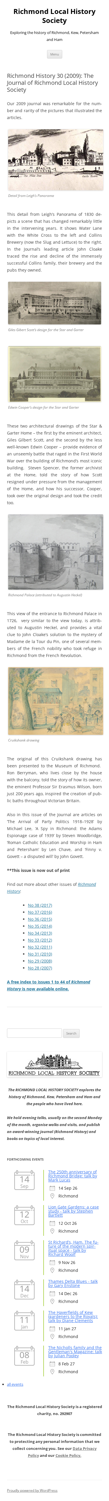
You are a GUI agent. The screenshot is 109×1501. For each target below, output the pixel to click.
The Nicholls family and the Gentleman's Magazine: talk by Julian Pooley (75, 1351)
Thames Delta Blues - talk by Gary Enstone (73, 1283)
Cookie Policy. (68, 1455)
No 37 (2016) (40, 912)
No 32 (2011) (40, 947)
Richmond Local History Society (54, 16)
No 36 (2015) (40, 919)
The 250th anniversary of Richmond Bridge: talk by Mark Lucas (72, 1176)
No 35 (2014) (40, 926)
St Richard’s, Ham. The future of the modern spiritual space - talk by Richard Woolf (73, 1248)
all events (15, 1384)
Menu (54, 54)
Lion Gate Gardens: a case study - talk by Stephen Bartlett (73, 1211)
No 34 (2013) (40, 933)
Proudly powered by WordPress (32, 1490)
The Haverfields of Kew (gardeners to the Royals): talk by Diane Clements (73, 1316)
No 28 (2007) (40, 968)
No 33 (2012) (40, 940)
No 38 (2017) (40, 905)
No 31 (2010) (40, 954)
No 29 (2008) (40, 961)
